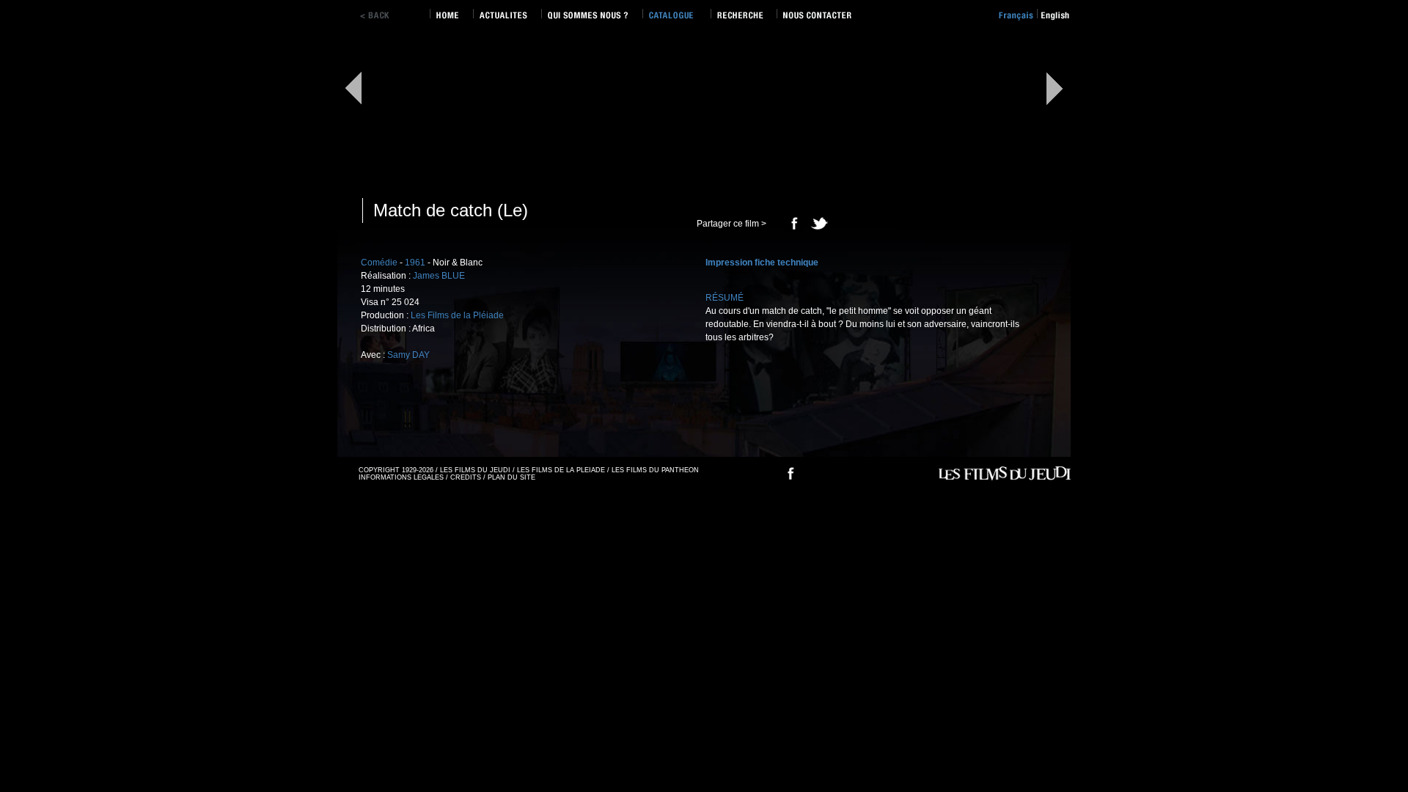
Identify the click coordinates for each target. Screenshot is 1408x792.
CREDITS (465, 477)
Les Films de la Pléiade (457, 315)
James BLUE (439, 276)
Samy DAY (408, 355)
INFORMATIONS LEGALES (401, 477)
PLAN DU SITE (511, 477)
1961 (415, 262)
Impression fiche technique (761, 262)
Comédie (379, 262)
